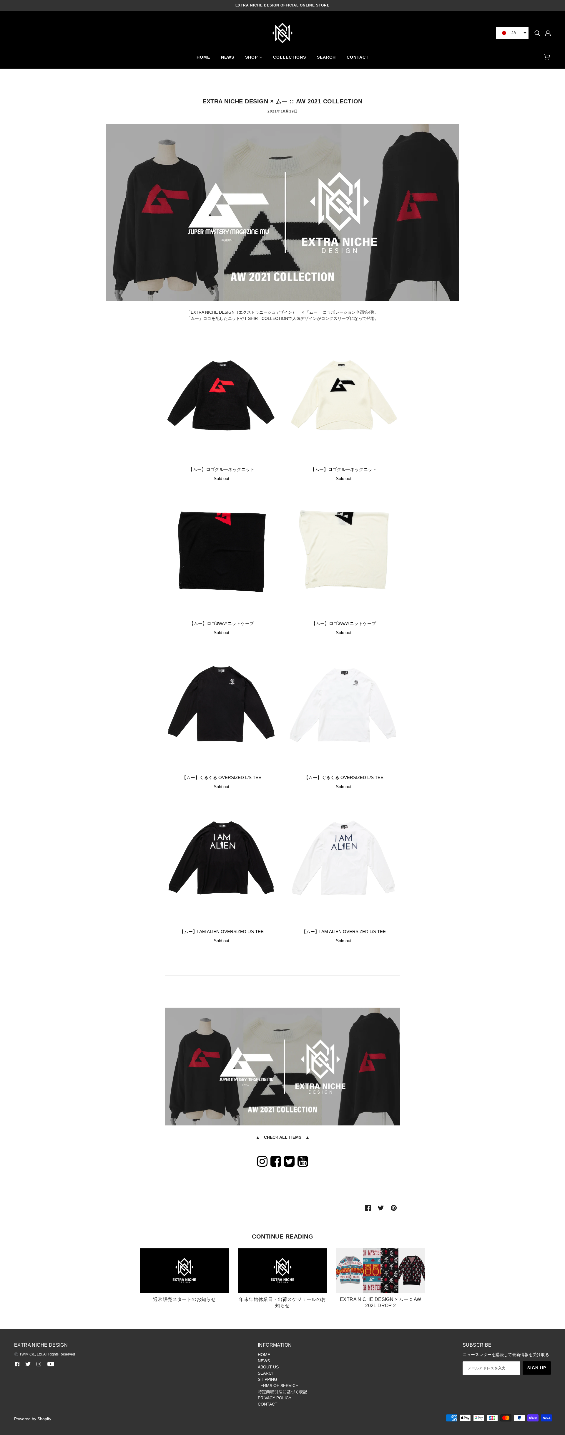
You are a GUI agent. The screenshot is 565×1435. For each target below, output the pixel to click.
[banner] (282, 32)
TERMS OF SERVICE (278, 1385)
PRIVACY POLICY (274, 1398)
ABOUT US (268, 1367)
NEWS (264, 1360)
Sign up (536, 1367)
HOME (264, 1354)
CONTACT (267, 1404)
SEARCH (266, 1373)
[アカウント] (548, 32)
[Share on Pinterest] (393, 1207)
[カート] (548, 57)
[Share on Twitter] (380, 1207)
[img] (537, 32)
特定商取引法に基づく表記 (282, 1391)
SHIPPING (267, 1379)
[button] (512, 33)
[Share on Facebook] (367, 1207)
